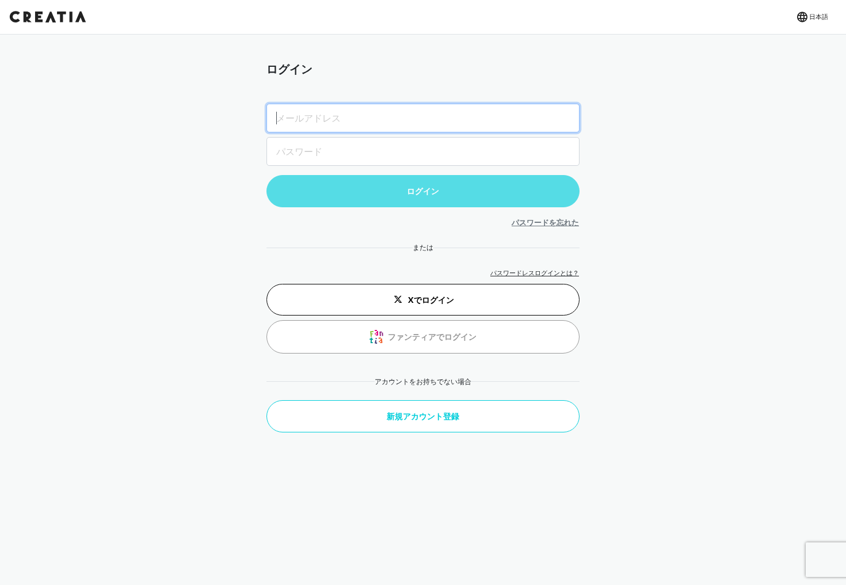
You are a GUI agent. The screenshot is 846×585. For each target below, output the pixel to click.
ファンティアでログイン (432, 336)
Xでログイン (431, 299)
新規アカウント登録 (423, 416)
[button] (811, 17)
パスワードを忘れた (545, 222)
